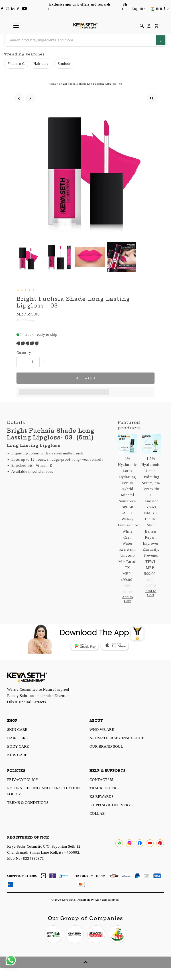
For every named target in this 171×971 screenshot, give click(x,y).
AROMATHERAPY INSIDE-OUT (117, 738)
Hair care (41, 63)
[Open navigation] (16, 25)
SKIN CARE (17, 729)
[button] (27, 343)
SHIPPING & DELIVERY (110, 805)
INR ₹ (160, 9)
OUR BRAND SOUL (106, 746)
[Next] (122, 9)
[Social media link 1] (53, 934)
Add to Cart (85, 378)
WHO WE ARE (102, 729)
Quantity (23, 352)
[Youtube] (24, 9)
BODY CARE (18, 746)
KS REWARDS (102, 796)
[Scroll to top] (85, 962)
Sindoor (64, 63)
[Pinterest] (18, 9)
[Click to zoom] (152, 98)
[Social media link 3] (96, 934)
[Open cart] (156, 26)
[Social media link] (119, 843)
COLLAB (97, 813)
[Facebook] (2, 9)
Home (52, 83)
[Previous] (49, 9)
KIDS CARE (17, 755)
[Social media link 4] (117, 934)
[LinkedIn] (13, 9)
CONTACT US (101, 780)
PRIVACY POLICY (22, 780)
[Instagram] (7, 9)
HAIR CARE (17, 738)
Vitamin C (16, 63)
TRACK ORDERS (104, 788)
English (137, 9)
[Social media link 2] (75, 934)
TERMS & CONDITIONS (28, 802)
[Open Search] (142, 26)
